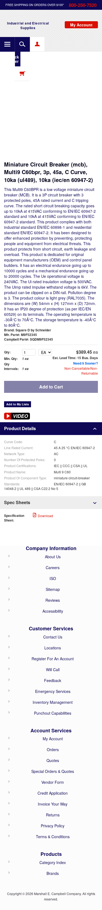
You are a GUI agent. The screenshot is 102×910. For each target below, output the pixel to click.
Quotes (53, 760)
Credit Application (53, 793)
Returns (53, 815)
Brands (53, 873)
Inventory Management (53, 702)
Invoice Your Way (52, 804)
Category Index (52, 862)
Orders (53, 749)
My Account (53, 738)
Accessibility (52, 611)
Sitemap (53, 589)
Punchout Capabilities (52, 713)
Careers (53, 567)
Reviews (52, 600)
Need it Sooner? (85, 363)
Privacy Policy (52, 825)
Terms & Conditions (53, 836)
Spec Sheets (17, 502)
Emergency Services (52, 691)
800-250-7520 (83, 5)
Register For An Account (53, 658)
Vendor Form (52, 782)
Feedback (52, 680)
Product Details (20, 428)
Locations (52, 647)
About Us (53, 556)
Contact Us (52, 637)
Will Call (53, 669)
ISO (53, 578)
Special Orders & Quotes (52, 771)
